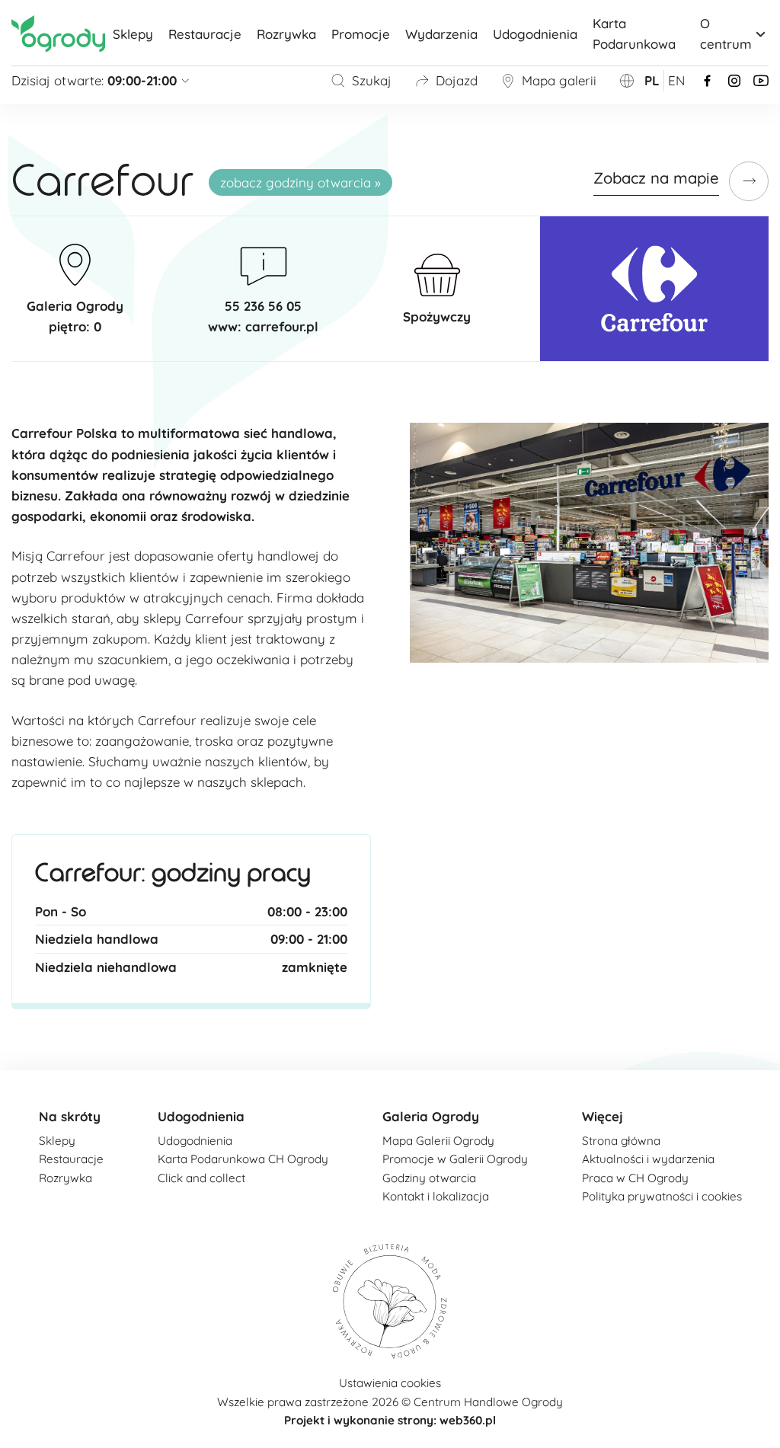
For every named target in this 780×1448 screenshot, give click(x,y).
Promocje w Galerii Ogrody (455, 1159)
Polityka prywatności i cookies (662, 1196)
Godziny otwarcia (429, 1178)
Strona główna (621, 1140)
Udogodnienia (535, 34)
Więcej (602, 1116)
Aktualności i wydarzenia (648, 1159)
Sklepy (133, 34)
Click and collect (201, 1178)
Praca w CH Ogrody (635, 1178)
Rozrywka (286, 34)
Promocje (360, 34)
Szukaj (372, 80)
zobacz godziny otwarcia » (300, 182)
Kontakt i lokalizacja (435, 1196)
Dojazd (457, 80)
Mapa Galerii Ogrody (438, 1140)
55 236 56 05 (263, 306)
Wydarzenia (441, 34)
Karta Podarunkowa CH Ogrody (243, 1159)
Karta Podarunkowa (634, 33)
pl (652, 80)
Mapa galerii (559, 80)
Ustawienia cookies (390, 1383)
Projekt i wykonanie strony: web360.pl (390, 1420)
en (676, 80)
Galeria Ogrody (430, 1116)
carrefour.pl (281, 326)
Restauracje (204, 34)
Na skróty (70, 1116)
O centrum (726, 33)
